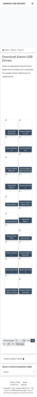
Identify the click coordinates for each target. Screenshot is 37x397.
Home (7, 50)
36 (4, 344)
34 (29, 340)
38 (13, 344)
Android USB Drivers (14, 3)
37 (9, 344)
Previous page (8, 340)
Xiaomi (13, 50)
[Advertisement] (18, 28)
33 (24, 340)
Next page (20, 344)
